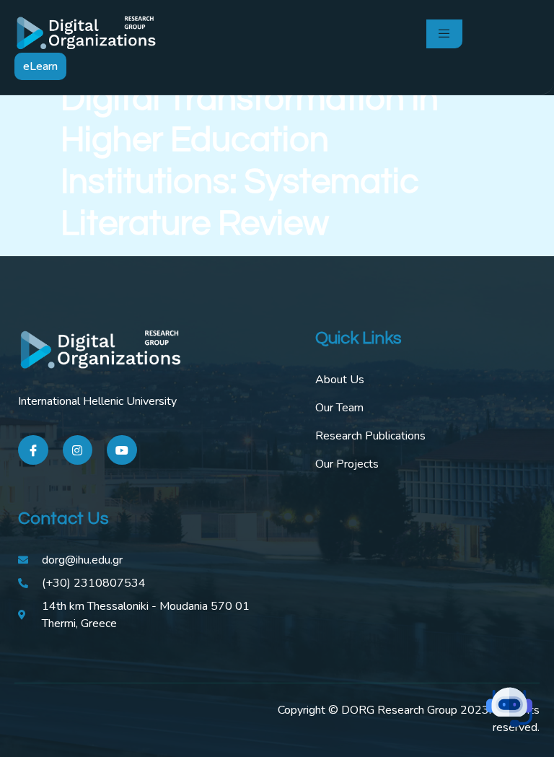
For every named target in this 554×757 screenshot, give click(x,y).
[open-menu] (444, 33)
